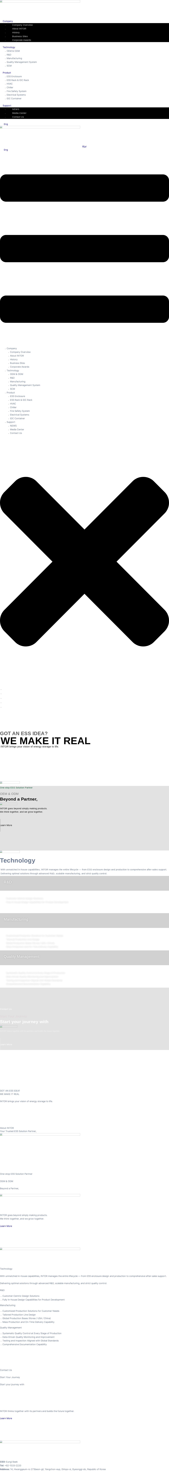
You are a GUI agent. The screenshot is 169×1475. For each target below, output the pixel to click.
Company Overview (22, 25)
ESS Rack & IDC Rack (18, 80)
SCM (9, 65)
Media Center (19, 113)
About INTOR (19, 28)
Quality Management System (22, 62)
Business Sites (20, 36)
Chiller (10, 87)
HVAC (10, 83)
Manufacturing (14, 58)
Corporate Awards (21, 40)
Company (12, 348)
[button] (84, 249)
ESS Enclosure (14, 76)
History (16, 32)
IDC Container (14, 98)
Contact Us (18, 117)
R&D (9, 54)
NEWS (15, 109)
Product (11, 392)
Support (11, 422)
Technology (13, 370)
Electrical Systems (16, 94)
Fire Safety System (16, 91)
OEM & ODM (13, 51)
